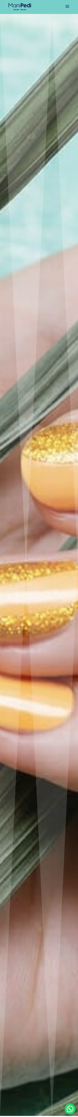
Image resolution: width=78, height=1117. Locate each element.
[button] (70, 1108)
